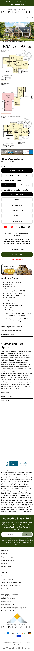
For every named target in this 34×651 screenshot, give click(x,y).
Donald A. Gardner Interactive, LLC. (16, 642)
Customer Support (7, 579)
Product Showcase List (8, 589)
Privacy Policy (6, 567)
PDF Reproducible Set (7, 334)
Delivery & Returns (6, 396)
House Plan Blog (6, 601)
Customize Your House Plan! (17, 2)
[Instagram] (7, 648)
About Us (4, 573)
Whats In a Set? (5, 400)
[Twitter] (16, 648)
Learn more (17, 235)
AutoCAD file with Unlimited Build (11, 330)
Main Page (4, 550)
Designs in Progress (7, 557)
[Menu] (2, 17)
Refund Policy (5, 563)
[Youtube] (10, 648)
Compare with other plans (18, 249)
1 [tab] (16, 39)
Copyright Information (8, 560)
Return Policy (5, 392)
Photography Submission (9, 595)
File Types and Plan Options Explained (13, 608)
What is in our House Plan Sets (11, 582)
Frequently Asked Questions (10, 585)
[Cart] (32, 17)
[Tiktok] (13, 648)
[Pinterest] (22, 648)
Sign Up (26, 534)
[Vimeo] (25, 648)
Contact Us (5, 576)
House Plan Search (7, 604)
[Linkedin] (19, 648)
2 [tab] (18, 39)
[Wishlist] (28, 17)
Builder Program (6, 554)
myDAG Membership (8, 598)
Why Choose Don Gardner (9, 611)
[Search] (6, 17)
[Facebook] (4, 648)
